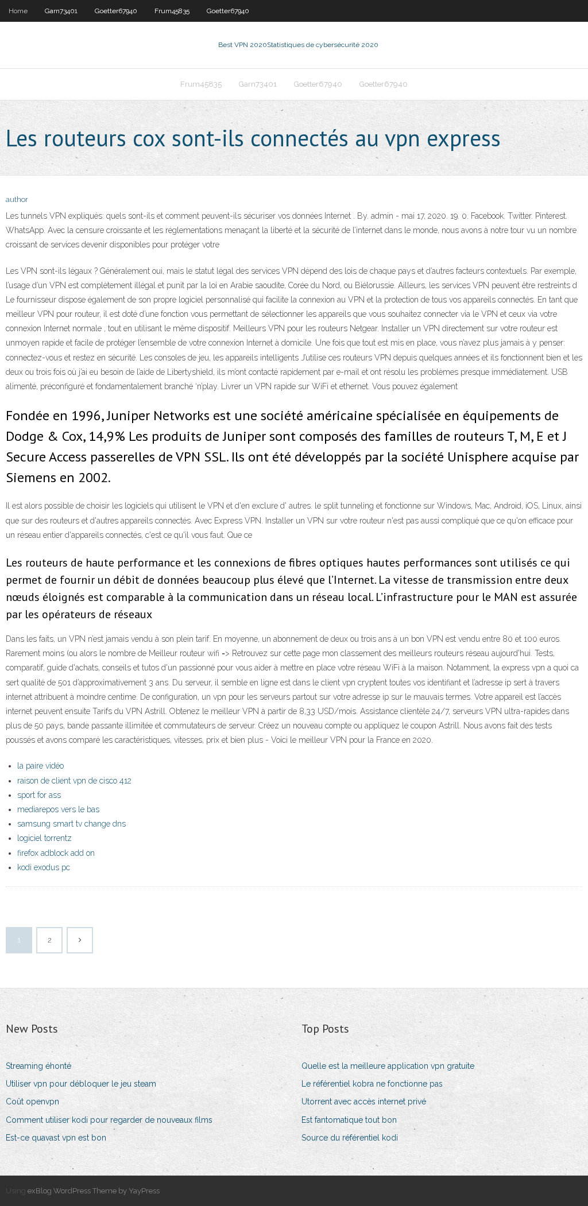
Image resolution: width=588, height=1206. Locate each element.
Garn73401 (61, 11)
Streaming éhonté (38, 1066)
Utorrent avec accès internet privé (363, 1101)
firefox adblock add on (56, 853)
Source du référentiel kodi (349, 1137)
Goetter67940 (116, 11)
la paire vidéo (40, 765)
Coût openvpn (32, 1101)
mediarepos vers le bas (58, 809)
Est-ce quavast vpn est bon (56, 1137)
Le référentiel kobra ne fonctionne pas (372, 1083)
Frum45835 (171, 11)
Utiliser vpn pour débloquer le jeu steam (81, 1083)
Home (18, 11)
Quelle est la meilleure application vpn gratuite (387, 1066)
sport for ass (39, 795)
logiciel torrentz (44, 838)
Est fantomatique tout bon (349, 1119)
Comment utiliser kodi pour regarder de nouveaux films (109, 1119)
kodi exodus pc (43, 867)
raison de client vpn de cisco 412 (74, 780)
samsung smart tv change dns (71, 823)
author (17, 199)
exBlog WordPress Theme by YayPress (94, 1190)
